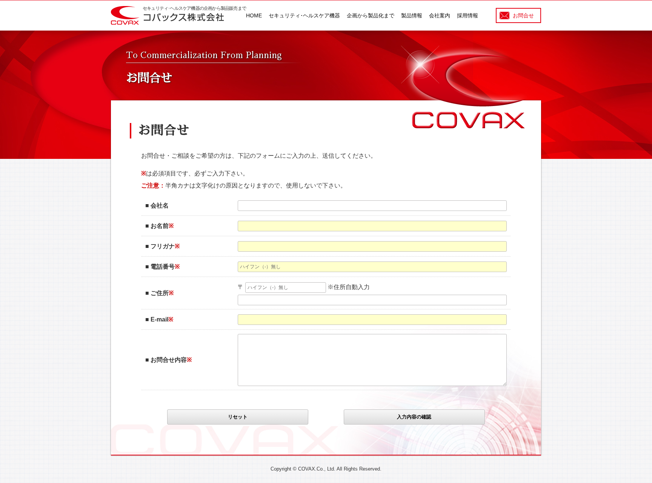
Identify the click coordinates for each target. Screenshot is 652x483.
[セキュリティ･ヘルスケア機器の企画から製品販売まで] (167, 23)
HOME (254, 15)
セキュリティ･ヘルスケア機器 (304, 15)
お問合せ (523, 15)
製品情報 (411, 15)
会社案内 (439, 15)
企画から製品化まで (370, 15)
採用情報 (467, 15)
